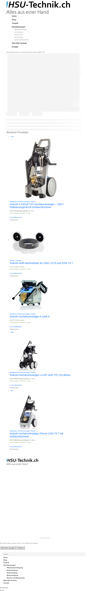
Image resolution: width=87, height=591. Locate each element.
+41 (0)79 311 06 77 (13, 486)
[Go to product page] (45, 240)
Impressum (52, 515)
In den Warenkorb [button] (16, 217)
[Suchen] (84, 554)
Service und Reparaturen (21, 40)
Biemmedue (33, 523)
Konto (69, 503)
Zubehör (18, 260)
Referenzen (52, 513)
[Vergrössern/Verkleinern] (1, 587)
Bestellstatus (53, 510)
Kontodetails (71, 513)
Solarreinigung (18, 34)
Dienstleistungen (18, 27)
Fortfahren (20, 548)
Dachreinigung (18, 32)
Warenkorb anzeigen (8, 548)
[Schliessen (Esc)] (7, 587)
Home (14, 16)
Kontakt (15, 47)
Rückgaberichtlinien (55, 508)
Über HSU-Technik (19, 43)
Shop (14, 20)
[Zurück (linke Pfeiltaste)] (1, 590)
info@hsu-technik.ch (14, 483)
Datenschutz (52, 518)
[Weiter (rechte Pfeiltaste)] (3, 590)
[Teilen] (5, 587)
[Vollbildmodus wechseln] (3, 587)
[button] (1, 551)
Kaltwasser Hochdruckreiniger (20, 201)
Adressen (70, 510)
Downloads (71, 508)
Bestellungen (72, 505)
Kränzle (33, 201)
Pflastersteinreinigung (20, 29)
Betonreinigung (18, 37)
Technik (15, 23)
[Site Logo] (38, 7)
